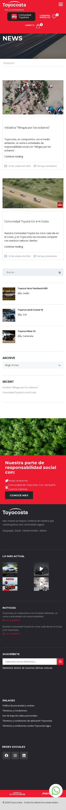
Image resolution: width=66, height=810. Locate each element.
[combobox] (33, 365)
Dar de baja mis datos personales (20, 715)
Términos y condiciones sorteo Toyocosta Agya (27, 725)
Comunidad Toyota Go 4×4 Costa (19, 392)
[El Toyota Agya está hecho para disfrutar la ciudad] (41, 569)
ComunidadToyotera (25, 16)
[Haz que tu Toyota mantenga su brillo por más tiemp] (10, 584)
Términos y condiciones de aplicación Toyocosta (27, 720)
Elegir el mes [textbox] (12, 365)
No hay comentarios (47, 166)
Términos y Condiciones (15, 710)
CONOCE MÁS (19, 495)
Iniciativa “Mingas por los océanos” (20, 387)
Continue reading (13, 156)
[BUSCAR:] (33, 272)
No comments (13, 620)
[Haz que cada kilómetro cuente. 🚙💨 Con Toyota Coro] (10, 569)
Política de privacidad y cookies (19, 705)
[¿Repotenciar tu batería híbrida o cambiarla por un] (41, 584)
